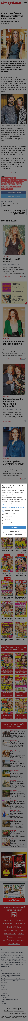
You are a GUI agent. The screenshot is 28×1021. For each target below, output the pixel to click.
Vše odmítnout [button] (14, 531)
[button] (14, 507)
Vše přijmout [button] (14, 527)
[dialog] (14, 510)
